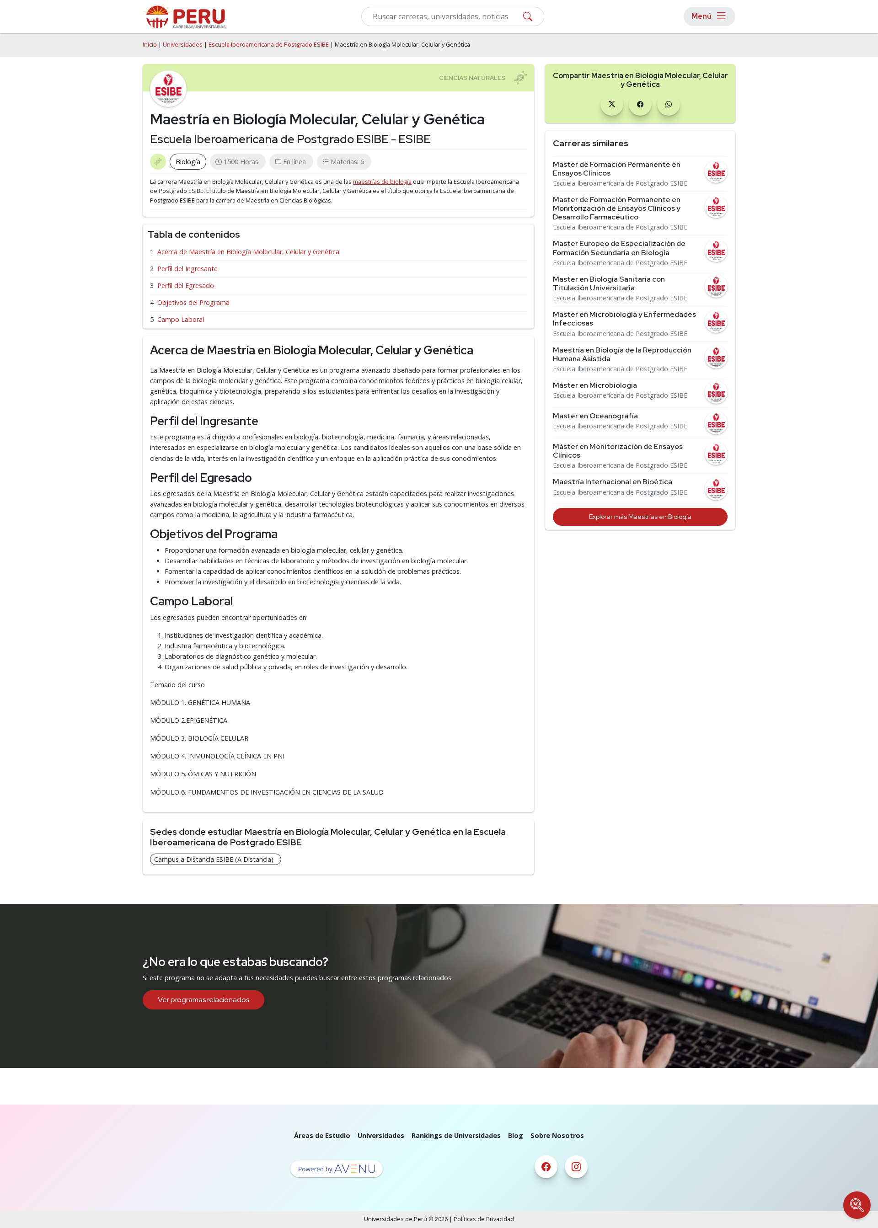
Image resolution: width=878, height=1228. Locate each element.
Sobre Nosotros (557, 1135)
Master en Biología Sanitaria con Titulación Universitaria (609, 283)
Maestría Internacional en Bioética (612, 481)
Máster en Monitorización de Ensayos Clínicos (618, 450)
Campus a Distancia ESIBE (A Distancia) (213, 859)
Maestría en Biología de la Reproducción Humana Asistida (622, 354)
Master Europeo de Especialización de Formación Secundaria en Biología (619, 247)
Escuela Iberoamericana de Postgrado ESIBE (269, 44)
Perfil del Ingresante (187, 268)
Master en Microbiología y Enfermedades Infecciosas (624, 318)
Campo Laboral (180, 319)
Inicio (150, 44)
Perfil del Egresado (185, 285)
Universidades (183, 44)
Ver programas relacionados (203, 999)
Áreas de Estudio (322, 1135)
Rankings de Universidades (456, 1135)
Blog (515, 1135)
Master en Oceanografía (595, 415)
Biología (188, 161)
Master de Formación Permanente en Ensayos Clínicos (616, 168)
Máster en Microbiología (595, 385)
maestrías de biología (382, 182)
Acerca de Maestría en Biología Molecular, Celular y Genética (248, 251)
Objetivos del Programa (193, 302)
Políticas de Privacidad (484, 1219)
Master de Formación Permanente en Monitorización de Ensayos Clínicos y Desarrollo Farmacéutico (616, 208)
